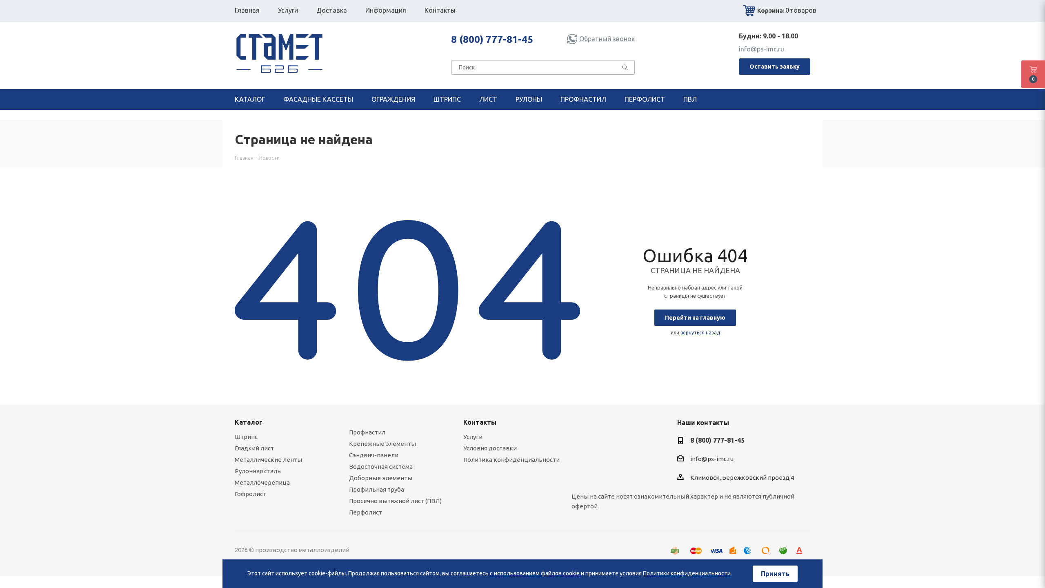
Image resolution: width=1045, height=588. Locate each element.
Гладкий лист (254, 448)
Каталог (248, 422)
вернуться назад (700, 332)
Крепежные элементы (382, 443)
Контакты (479, 422)
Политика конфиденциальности (511, 459)
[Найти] (625, 69)
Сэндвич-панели (373, 455)
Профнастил (367, 432)
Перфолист (365, 512)
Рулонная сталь (258, 471)
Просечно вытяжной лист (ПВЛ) (395, 500)
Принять (775, 573)
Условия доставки (490, 448)
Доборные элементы (380, 477)
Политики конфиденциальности (687, 573)
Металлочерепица (262, 482)
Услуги (472, 436)
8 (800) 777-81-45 (492, 39)
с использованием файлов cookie (535, 573)
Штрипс (246, 436)
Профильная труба (376, 489)
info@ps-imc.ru (761, 49)
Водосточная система (381, 466)
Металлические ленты (268, 459)
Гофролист (250, 493)
